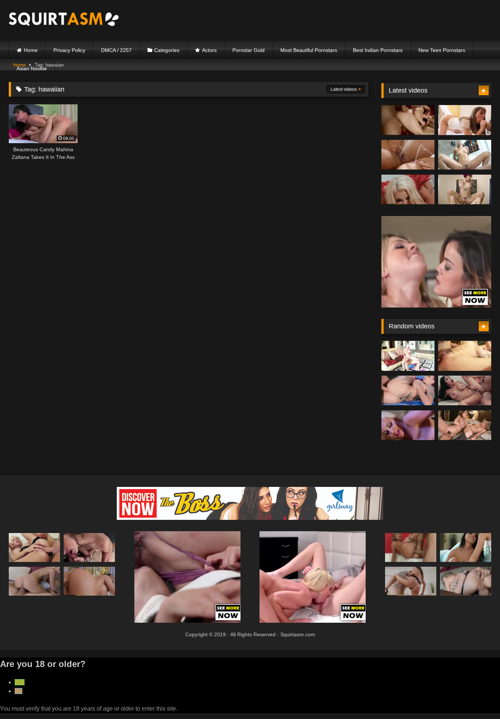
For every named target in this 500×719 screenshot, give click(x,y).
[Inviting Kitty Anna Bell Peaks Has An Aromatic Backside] (464, 190)
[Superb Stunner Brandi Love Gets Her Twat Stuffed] (407, 356)
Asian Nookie (31, 68)
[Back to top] (477, 697)
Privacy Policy (69, 50)
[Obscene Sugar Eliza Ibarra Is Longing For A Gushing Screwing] (464, 155)
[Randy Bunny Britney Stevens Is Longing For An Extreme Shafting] (410, 547)
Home (31, 50)
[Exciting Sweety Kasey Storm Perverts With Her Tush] (34, 547)
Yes (20, 682)
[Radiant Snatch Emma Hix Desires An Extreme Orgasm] (34, 581)
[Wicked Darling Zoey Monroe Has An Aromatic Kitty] (407, 155)
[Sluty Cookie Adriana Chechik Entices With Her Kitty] (465, 547)
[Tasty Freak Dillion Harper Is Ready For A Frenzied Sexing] (464, 425)
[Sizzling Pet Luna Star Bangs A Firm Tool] (410, 581)
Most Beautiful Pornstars (308, 50)
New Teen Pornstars (441, 50)
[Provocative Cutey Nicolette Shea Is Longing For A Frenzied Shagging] (407, 190)
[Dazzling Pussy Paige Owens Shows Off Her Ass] (464, 120)
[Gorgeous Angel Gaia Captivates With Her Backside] (464, 391)
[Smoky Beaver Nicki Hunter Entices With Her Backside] (407, 120)
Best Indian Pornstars (378, 50)
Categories (166, 50)
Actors (209, 50)
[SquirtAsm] (64, 20)
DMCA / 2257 (116, 50)
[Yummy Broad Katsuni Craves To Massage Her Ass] (464, 356)
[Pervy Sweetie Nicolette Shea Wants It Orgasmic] (407, 425)
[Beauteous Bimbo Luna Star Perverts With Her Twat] (89, 581)
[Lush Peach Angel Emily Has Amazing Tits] (465, 581)
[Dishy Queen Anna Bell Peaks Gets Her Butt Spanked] (407, 391)
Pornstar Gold (248, 50)
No (18, 691)
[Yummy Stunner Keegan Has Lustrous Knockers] (89, 547)
